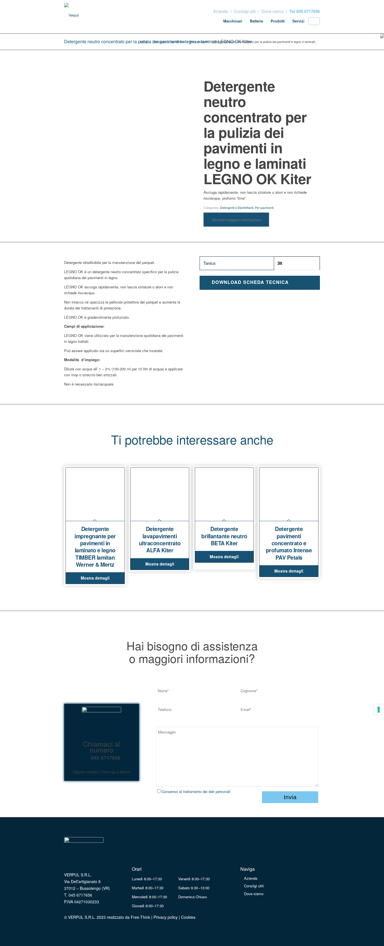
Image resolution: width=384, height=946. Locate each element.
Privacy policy (165, 917)
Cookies (188, 917)
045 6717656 (106, 757)
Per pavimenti (264, 207)
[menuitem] (220, 11)
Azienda (220, 11)
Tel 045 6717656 (305, 11)
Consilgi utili (245, 11)
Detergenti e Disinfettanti (236, 207)
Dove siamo (272, 11)
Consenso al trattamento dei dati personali (196, 791)
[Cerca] (314, 20)
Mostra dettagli (95, 578)
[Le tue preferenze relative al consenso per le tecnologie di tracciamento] (378, 709)
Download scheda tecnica (250, 282)
